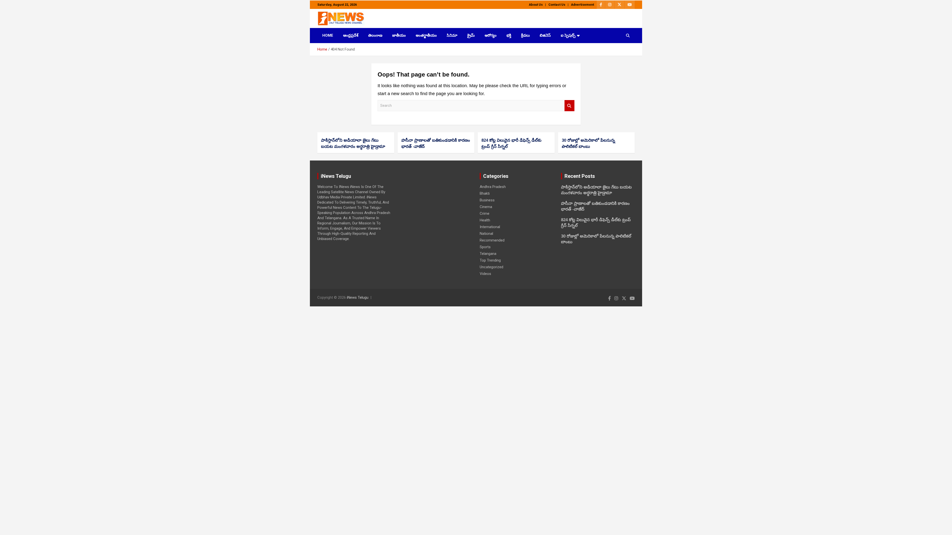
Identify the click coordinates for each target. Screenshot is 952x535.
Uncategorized (491, 267)
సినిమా (452, 35)
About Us (536, 4)
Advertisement (582, 4)
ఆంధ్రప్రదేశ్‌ (350, 35)
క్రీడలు (525, 35)
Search (569, 105)
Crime (484, 213)
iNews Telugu (357, 297)
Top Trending (490, 260)
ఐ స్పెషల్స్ (568, 35)
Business (487, 200)
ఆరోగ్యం (491, 35)
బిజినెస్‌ (545, 35)
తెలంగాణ (375, 35)
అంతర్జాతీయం (426, 35)
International (490, 227)
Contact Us (556, 4)
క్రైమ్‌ (471, 35)
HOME (327, 35)
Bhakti (485, 193)
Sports (485, 247)
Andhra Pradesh (493, 187)
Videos (485, 273)
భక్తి (508, 35)
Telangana (488, 253)
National (486, 233)
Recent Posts (580, 176)
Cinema (486, 207)
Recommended (492, 240)
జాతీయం (399, 35)
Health (485, 220)
